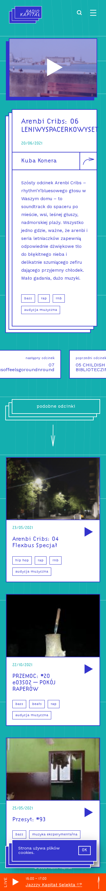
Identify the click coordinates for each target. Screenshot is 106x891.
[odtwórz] (88, 532)
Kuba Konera (39, 161)
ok (84, 850)
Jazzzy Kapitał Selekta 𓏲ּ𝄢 (54, 884)
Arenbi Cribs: (44, 122)
